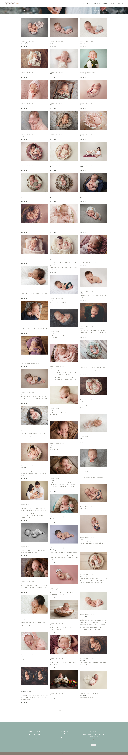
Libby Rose (53, 74)
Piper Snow (24, 467)
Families (81, 693)
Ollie (81, 198)
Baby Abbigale (54, 625)
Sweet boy (82, 539)
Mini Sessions (88, 72)
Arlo (51, 136)
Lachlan (52, 333)
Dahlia (81, 167)
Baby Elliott (83, 473)
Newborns (28, 41)
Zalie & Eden (24, 43)
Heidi (51, 410)
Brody (22, 326)
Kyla (51, 167)
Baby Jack (82, 660)
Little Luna (23, 506)
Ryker (51, 43)
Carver (81, 365)
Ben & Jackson (83, 508)
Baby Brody (53, 519)
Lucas (22, 291)
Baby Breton (24, 583)
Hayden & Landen (26, 691)
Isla (81, 438)
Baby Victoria (83, 576)
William (52, 105)
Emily (22, 74)
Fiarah (52, 198)
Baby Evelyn (53, 550)
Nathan (82, 328)
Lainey (22, 105)
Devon (22, 198)
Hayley (52, 368)
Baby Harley (24, 620)
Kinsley (23, 229)
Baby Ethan (83, 43)
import (33, 41)
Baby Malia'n (53, 590)
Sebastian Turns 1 (84, 74)
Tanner (81, 229)
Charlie (52, 260)
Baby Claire (53, 660)
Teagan (81, 260)
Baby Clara (83, 695)
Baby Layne (24, 656)
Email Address (93, 739)
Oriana (81, 401)
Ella (22, 361)
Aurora (52, 229)
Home (95, 10)
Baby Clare (24, 260)
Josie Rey (23, 167)
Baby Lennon (83, 616)
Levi (22, 394)
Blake (51, 695)
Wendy (86, 227)
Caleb (81, 293)
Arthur (52, 300)
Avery (22, 136)
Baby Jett (52, 480)
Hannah (82, 105)
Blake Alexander (25, 548)
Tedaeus (23, 431)
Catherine (82, 136)
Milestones (23, 41)
